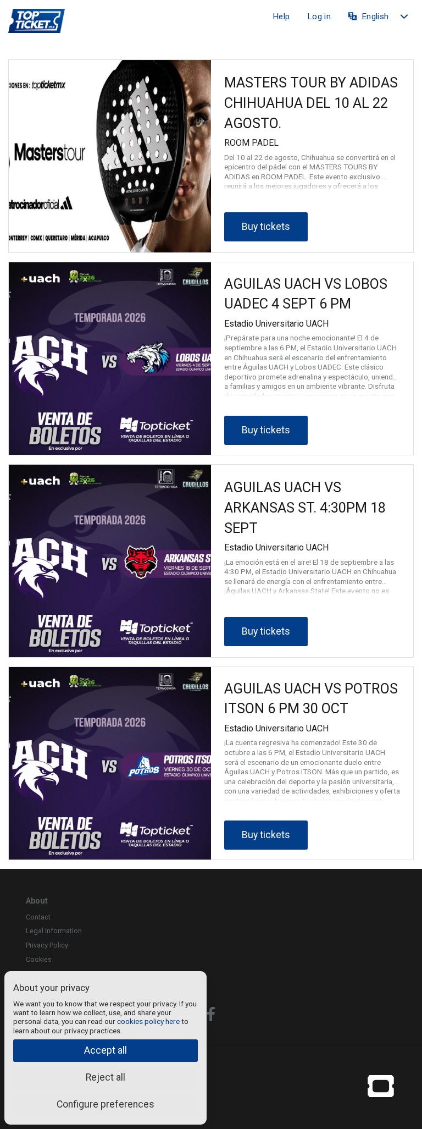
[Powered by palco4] (380, 1085)
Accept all (105, 1050)
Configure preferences (105, 1104)
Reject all (105, 1077)
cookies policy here (148, 1021)
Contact (38, 917)
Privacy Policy (47, 945)
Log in (319, 16)
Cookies (39, 959)
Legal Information (54, 931)
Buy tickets (266, 226)
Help (281, 16)
